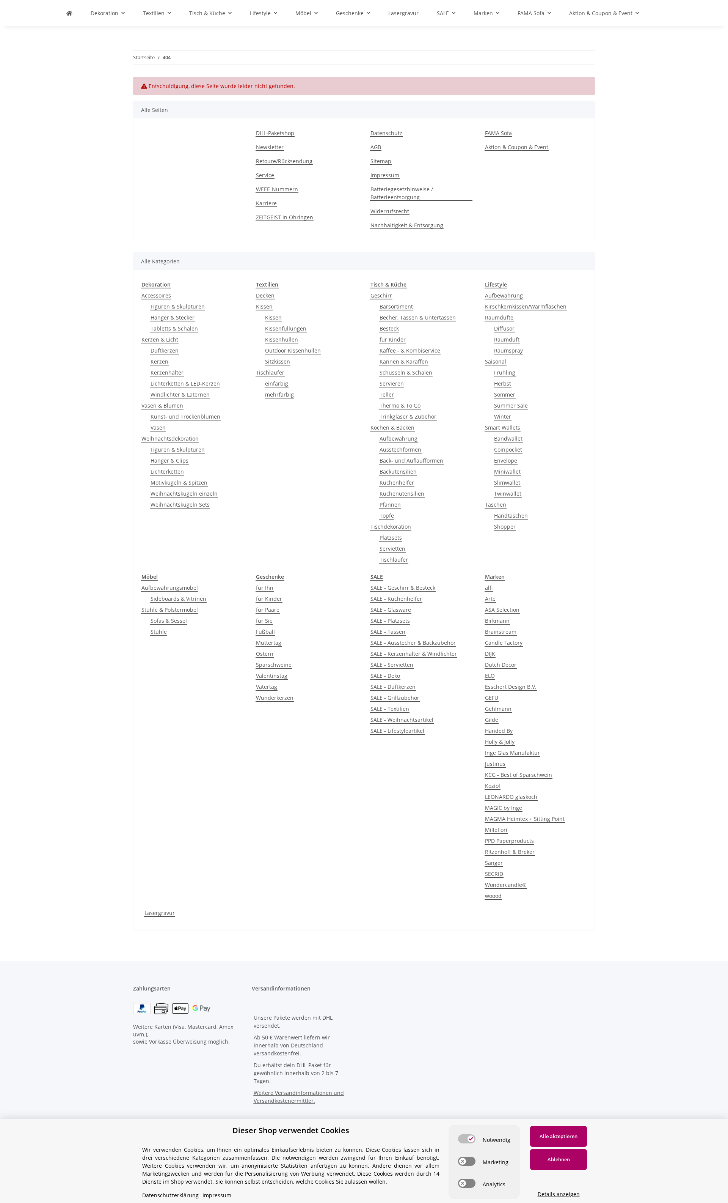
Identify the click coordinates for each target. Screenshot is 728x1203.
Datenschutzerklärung (170, 1195)
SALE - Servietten (391, 664)
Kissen (264, 306)
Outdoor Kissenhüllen (293, 350)
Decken (265, 295)
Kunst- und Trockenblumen (185, 416)
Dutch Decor (500, 664)
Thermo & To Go (400, 405)
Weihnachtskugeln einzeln (184, 493)
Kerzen (159, 361)
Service (265, 175)
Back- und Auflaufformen (411, 460)
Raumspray (508, 350)
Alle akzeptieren (558, 1136)
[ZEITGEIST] (69, 13)
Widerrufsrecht (389, 211)
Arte (490, 598)
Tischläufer (270, 372)
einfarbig (276, 383)
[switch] (466, 1138)
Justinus (495, 763)
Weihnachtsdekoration (170, 438)
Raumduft (506, 339)
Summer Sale (511, 405)
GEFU (491, 697)
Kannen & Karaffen (404, 361)
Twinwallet (507, 493)
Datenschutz (386, 133)
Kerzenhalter (167, 372)
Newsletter (270, 147)
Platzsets (391, 537)
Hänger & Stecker (173, 317)
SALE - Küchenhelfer (396, 598)
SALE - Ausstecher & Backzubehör (413, 642)
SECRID (494, 873)
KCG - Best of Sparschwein (518, 774)
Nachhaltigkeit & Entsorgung (406, 225)
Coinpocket (508, 449)
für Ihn (264, 587)
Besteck (389, 328)
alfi (489, 587)
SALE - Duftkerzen (393, 686)
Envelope (505, 460)
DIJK (490, 653)
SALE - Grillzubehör (394, 697)
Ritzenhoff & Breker (510, 851)
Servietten (392, 548)
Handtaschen (511, 515)
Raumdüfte (499, 317)
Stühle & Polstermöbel (169, 609)
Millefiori (496, 829)
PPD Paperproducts (509, 840)
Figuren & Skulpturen (178, 306)
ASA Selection (502, 609)
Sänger (494, 862)
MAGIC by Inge (503, 807)
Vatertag (266, 686)
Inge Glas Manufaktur (512, 752)
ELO (490, 675)
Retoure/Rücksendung (284, 161)
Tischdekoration (390, 526)
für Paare (267, 609)
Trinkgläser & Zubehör (408, 416)
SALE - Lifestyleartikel (397, 730)
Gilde (491, 719)
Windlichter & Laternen (180, 394)
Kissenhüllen (281, 339)
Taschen (495, 504)
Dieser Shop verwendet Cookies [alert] (290, 1130)
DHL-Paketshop (275, 133)
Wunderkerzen (274, 697)
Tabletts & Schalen (174, 328)
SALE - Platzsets (390, 620)
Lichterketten (167, 471)
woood (493, 895)
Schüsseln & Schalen (406, 372)
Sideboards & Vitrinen (178, 598)
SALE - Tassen (387, 631)
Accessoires (156, 295)
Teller (387, 394)
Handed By (499, 730)
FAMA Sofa (498, 133)
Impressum (384, 175)
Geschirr (381, 295)
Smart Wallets (502, 427)
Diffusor (504, 328)
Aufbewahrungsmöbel (169, 587)
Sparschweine (274, 664)
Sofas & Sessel (169, 620)
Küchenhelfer (397, 482)
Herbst (502, 383)
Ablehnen (559, 1159)
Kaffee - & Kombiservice (410, 350)
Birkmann (497, 620)
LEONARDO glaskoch (511, 796)
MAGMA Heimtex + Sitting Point (525, 818)
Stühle (159, 631)
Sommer (504, 394)
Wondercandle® (506, 884)
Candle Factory (503, 642)
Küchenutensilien (402, 493)
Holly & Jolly (500, 741)
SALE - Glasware (390, 609)
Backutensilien (398, 471)
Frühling (504, 372)
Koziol (492, 785)
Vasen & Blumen (162, 405)
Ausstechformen (400, 449)
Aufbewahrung (398, 438)
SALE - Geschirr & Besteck (402, 587)
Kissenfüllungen (285, 328)
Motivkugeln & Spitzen (179, 482)
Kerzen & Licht (159, 339)
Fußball (265, 631)
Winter (502, 416)
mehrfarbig (279, 394)
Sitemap (380, 161)
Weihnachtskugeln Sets (180, 504)
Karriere (266, 203)
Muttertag (268, 642)
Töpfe (387, 515)
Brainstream (500, 631)
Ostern (264, 653)
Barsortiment (396, 306)
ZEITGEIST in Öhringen (284, 217)
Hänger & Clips (169, 460)
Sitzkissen (277, 361)
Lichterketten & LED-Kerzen (185, 383)
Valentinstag (271, 675)
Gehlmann (498, 708)
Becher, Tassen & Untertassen (418, 317)
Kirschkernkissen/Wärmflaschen (525, 306)
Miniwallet (507, 471)
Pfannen (390, 504)
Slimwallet (507, 482)
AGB (375, 147)
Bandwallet (508, 438)
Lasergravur (159, 912)
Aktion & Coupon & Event (516, 147)
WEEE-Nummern (277, 189)
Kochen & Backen (392, 427)
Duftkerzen (165, 350)
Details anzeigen (559, 1194)
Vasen (158, 427)
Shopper (505, 526)
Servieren (392, 383)
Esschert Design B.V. (511, 686)
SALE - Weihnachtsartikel (401, 719)
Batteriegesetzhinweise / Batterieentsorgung (401, 193)
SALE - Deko (385, 675)
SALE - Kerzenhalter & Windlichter (413, 653)
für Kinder (393, 339)
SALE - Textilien (389, 708)
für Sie (264, 620)
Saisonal (495, 361)
